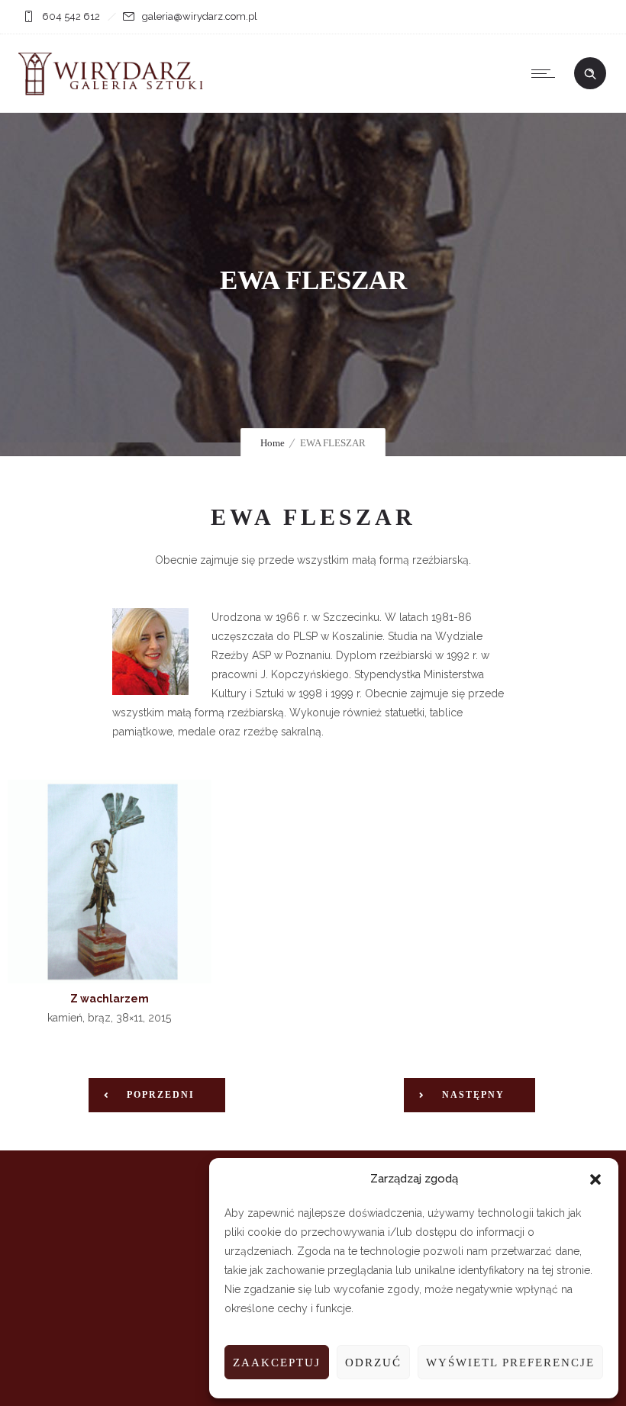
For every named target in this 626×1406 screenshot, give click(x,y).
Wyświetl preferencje (510, 1362)
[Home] (114, 93)
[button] (595, 1179)
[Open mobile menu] (546, 73)
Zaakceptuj (277, 1362)
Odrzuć (373, 1362)
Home (272, 443)
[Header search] (590, 74)
